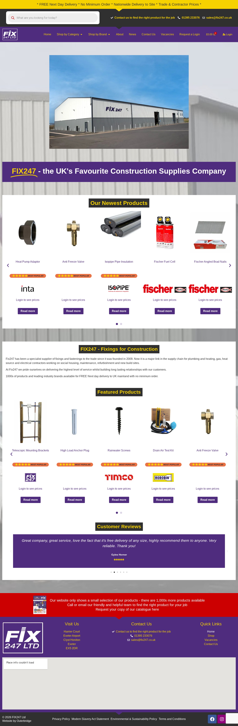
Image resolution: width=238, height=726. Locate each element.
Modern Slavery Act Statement (90, 718)
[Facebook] (212, 719)
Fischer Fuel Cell (164, 261)
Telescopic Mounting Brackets (30, 450)
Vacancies (211, 639)
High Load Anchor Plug (74, 450)
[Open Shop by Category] (81, 34)
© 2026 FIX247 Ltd (14, 717)
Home (211, 631)
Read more (28, 311)
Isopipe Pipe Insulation (119, 261)
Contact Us (211, 644)
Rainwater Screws (119, 450)
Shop (211, 635)
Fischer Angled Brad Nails (210, 261)
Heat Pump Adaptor (28, 261)
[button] (8, 265)
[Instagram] (221, 719)
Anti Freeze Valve (73, 261)
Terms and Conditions (172, 718)
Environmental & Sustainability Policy (134, 718)
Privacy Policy (61, 718)
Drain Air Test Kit (163, 450)
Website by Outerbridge (16, 720)
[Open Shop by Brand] (109, 34)
